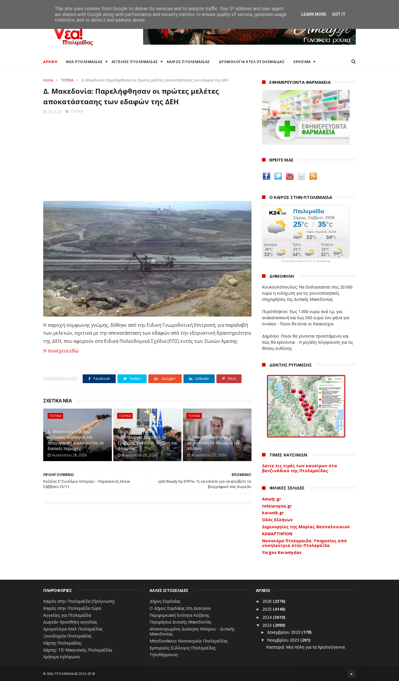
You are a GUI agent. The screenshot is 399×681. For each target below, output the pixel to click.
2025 (267, 609)
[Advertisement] (147, 156)
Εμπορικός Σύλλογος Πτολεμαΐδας (183, 648)
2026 (267, 601)
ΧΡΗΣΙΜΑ (302, 61)
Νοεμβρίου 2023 (283, 640)
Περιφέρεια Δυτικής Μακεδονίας (180, 622)
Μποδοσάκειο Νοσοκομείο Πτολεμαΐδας (189, 641)
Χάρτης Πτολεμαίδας (62, 643)
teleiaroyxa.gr (277, 506)
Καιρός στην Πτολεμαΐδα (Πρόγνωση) (79, 601)
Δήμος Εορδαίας (165, 601)
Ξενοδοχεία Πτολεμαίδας (67, 636)
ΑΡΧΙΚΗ (50, 61)
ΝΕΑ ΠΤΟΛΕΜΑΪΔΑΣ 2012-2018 (71, 673)
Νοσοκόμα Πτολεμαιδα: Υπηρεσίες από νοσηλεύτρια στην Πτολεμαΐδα (304, 543)
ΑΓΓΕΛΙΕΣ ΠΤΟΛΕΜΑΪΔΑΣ (135, 61)
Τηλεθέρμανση (164, 654)
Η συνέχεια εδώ (61, 351)
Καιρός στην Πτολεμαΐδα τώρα (72, 608)
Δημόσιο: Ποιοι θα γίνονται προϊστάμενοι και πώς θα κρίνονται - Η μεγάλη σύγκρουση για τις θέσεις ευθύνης (307, 342)
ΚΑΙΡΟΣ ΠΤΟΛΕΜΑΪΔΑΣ (188, 61)
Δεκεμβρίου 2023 (284, 632)
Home (48, 80)
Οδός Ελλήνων (277, 519)
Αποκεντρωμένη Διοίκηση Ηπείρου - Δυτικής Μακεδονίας (192, 631)
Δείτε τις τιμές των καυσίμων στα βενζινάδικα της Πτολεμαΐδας (299, 468)
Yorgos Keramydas (281, 552)
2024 (267, 617)
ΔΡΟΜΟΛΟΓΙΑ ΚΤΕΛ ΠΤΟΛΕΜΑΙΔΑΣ (252, 61)
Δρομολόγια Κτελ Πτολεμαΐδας (73, 629)
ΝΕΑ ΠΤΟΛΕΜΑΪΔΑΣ (84, 61)
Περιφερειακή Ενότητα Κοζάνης (179, 615)
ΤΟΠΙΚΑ (67, 80)
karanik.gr (273, 512)
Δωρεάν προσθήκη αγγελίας (70, 622)
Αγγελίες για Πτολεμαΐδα (67, 615)
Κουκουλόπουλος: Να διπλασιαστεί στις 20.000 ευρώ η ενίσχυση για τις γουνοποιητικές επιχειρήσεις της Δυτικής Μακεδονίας (307, 293)
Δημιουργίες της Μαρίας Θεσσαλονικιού (306, 526)
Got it (339, 14)
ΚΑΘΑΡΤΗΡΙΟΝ (277, 533)
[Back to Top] (351, 673)
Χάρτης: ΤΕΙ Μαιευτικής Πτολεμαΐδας (77, 650)
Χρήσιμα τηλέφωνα (61, 656)
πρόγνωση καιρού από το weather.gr (305, 261)
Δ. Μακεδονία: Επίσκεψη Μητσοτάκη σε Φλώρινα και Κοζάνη (213, 442)
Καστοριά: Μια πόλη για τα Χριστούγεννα (305, 647)
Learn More (313, 14)
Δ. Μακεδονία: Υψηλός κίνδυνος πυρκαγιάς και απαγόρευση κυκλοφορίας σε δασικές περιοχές (76, 440)
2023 (267, 625)
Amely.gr (271, 499)
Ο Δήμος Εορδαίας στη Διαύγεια (180, 608)
